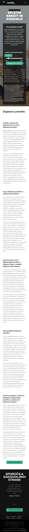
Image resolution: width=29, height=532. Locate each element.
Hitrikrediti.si (8, 522)
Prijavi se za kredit (15, 462)
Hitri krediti (13, 516)
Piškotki (19, 516)
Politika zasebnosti (10, 518)
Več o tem (24, 530)
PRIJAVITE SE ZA (14, 63)
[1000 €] (8, 58)
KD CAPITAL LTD (14, 523)
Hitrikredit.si (14, 528)
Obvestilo (19, 518)
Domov (8, 516)
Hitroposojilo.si (21, 528)
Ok (21, 530)
